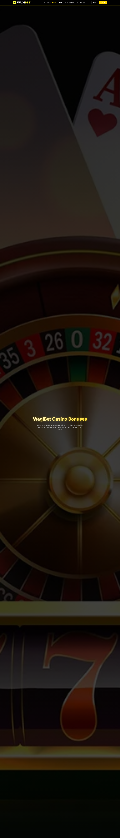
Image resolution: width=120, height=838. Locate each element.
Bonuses (54, 2)
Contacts (82, 2)
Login (94, 2)
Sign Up (103, 2)
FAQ (77, 2)
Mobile (60, 2)
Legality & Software (69, 2)
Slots (43, 2)
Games (49, 2)
